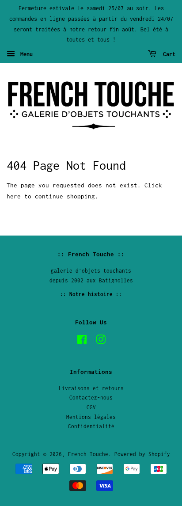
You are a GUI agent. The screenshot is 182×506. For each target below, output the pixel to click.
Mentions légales (91, 417)
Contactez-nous (91, 397)
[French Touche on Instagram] (101, 341)
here (14, 196)
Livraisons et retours (91, 388)
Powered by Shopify (142, 454)
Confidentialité (91, 426)
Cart (167, 54)
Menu (25, 54)
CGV (91, 407)
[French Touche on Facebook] (82, 341)
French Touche (88, 454)
